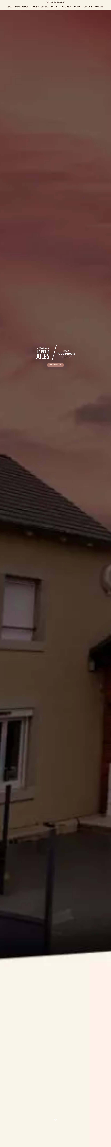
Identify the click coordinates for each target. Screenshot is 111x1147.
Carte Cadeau (88, 7)
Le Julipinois (35, 7)
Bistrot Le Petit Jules (21, 7)
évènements (77, 7)
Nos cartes (44, 7)
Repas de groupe (66, 7)
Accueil (10, 7)
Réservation (54, 7)
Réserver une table (55, 365)
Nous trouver (99, 7)
